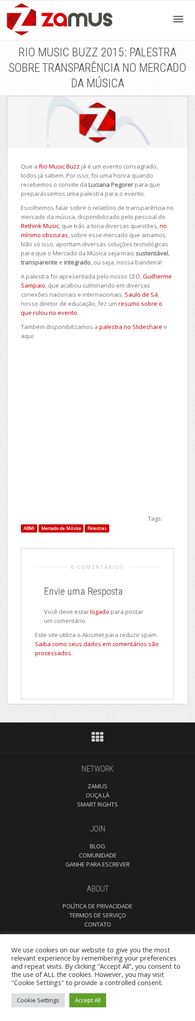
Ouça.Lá (97, 795)
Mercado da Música (61, 528)
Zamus (97, 786)
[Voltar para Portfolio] (97, 739)
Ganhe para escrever (97, 864)
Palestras (97, 528)
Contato (97, 924)
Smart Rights (97, 804)
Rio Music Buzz (59, 166)
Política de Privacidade (97, 906)
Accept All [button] (88, 1000)
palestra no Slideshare (130, 327)
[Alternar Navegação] (178, 19)
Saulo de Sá (141, 294)
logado (100, 612)
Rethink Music (40, 226)
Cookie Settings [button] (38, 1000)
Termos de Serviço (97, 915)
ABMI (29, 528)
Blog (97, 846)
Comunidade (98, 855)
